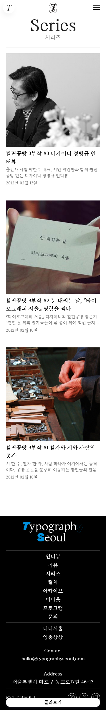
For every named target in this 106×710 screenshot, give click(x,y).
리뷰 (53, 565)
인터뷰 (53, 556)
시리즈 (53, 573)
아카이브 (53, 591)
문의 (53, 616)
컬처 (53, 582)
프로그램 (53, 608)
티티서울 (53, 628)
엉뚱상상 (53, 637)
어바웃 (53, 599)
